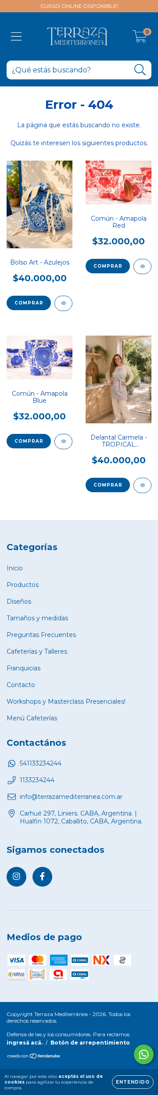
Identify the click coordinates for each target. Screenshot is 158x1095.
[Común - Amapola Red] (142, 266)
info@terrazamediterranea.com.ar (71, 797)
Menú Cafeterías (32, 718)
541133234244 (40, 763)
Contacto (21, 685)
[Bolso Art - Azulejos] (63, 303)
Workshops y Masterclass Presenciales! (66, 701)
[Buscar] (140, 70)
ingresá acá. (25, 1042)
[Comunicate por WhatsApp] (144, 1054)
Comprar (107, 266)
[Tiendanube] (34, 1057)
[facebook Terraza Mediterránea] (42, 877)
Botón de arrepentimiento (90, 1042)
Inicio (15, 568)
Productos (23, 585)
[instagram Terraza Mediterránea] (16, 877)
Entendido (133, 1082)
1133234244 (37, 780)
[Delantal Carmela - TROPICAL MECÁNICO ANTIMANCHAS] (142, 485)
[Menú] (16, 37)
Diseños (19, 601)
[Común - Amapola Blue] (63, 441)
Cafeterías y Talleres (37, 651)
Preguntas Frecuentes (41, 635)
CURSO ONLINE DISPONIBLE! (79, 6)
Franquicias (23, 668)
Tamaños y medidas (37, 618)
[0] (140, 39)
